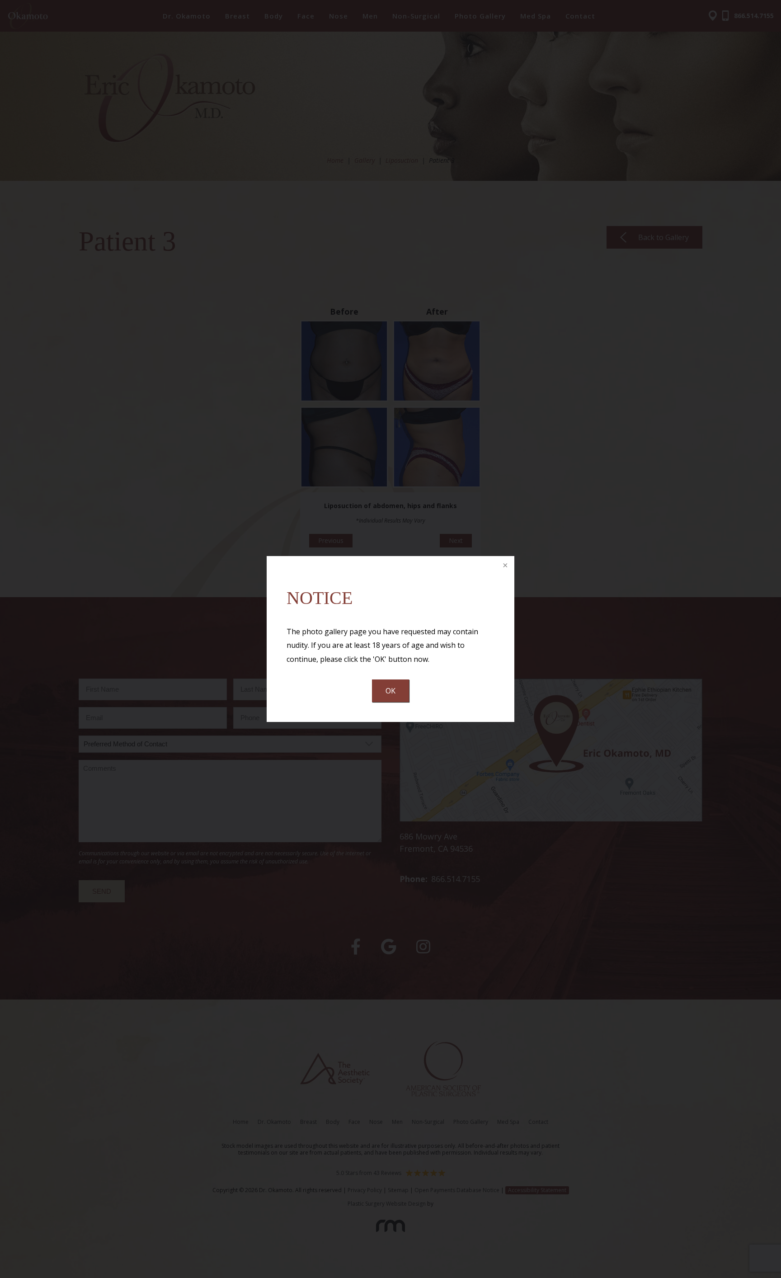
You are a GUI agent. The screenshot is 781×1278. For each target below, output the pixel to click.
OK (390, 691)
